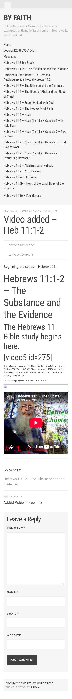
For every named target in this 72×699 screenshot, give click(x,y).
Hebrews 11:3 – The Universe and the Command (34, 86)
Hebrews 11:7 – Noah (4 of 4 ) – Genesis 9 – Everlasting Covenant (32, 155)
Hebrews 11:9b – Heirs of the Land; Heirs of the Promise (34, 186)
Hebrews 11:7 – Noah (17, 115)
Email (13, 614)
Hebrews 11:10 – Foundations (22, 196)
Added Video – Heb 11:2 (23, 502)
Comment (16, 528)
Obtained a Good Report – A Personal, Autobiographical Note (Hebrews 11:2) (28, 77)
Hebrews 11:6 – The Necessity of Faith (28, 108)
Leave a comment (21, 254)
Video (30, 245)
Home (7, 44)
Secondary (17, 245)
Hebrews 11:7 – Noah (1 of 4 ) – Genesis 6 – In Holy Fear (33, 123)
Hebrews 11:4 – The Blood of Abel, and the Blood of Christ (35, 94)
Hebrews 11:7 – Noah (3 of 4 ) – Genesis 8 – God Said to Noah (35, 144)
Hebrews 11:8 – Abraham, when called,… (29, 165)
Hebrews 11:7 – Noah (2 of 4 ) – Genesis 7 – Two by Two (35, 134)
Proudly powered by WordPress (30, 683)
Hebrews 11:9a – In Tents (20, 177)
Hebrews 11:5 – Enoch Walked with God (29, 103)
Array (35, 687)
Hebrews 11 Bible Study (19, 63)
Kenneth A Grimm (45, 210)
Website (14, 635)
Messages (10, 57)
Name (12, 592)
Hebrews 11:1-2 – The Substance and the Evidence (36, 69)
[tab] (7, 5)
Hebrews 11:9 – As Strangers (22, 171)
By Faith (17, 17)
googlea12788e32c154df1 (20, 50)
